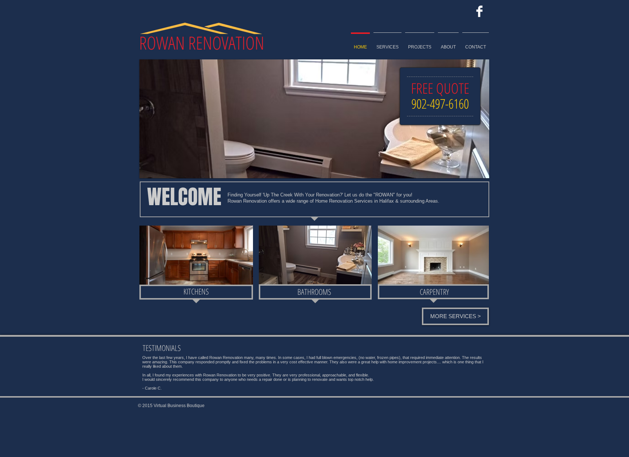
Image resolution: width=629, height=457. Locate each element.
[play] (478, 167)
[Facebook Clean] (479, 11)
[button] (314, 118)
